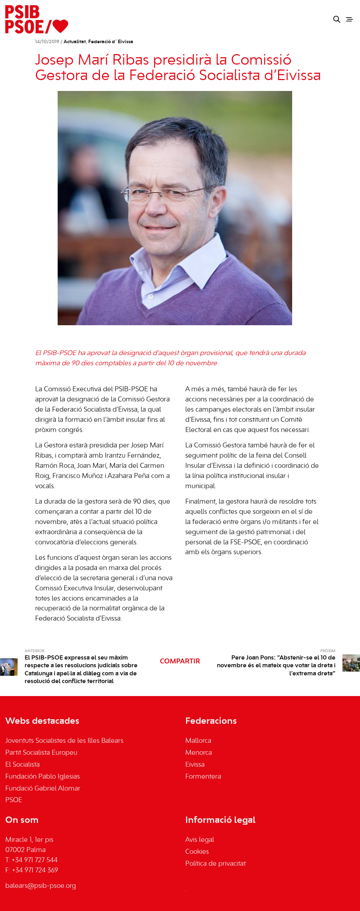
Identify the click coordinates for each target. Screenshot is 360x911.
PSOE (13, 800)
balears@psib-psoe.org (40, 886)
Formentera (203, 777)
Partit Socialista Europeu (41, 753)
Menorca (198, 753)
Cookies (197, 852)
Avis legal (199, 840)
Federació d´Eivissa (110, 42)
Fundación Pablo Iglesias (42, 777)
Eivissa (195, 765)
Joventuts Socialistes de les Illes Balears (64, 741)
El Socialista (22, 765)
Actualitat (75, 42)
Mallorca (198, 741)
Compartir (180, 661)
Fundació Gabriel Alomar (43, 789)
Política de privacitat (215, 864)
